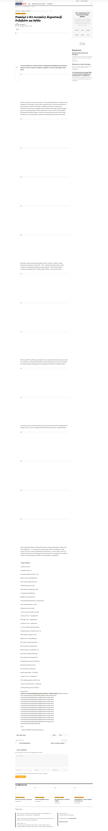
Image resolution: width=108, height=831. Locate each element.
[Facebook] (89, 1)
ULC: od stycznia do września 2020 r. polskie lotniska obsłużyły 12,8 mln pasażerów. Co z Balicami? (82, 74)
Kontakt (33, 6)
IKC (17, 6)
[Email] (23, 29)
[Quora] (88, 34)
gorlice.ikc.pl (22, 24)
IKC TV (21, 6)
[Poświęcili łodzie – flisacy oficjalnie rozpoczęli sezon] (83, 792)
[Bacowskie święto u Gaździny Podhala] (64, 792)
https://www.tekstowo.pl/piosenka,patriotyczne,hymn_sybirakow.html (39, 693)
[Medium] (82, 34)
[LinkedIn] (77, 34)
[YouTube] (90, 1)
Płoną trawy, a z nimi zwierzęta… (81, 64)
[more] (54, 3)
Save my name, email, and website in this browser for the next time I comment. (32, 773)
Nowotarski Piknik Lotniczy (42, 799)
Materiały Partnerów (27, 6)
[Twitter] (82, 29)
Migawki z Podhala (20, 13)
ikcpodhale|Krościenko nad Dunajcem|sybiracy (35, 729)
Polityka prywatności (63, 821)
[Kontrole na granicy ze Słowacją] (24, 792)
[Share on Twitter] (21, 29)
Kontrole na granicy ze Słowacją (23, 799)
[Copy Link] (26, 29)
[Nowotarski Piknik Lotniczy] (44, 792)
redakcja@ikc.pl (73, 818)
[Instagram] (92, 1)
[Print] (29, 29)
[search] (88, 3)
